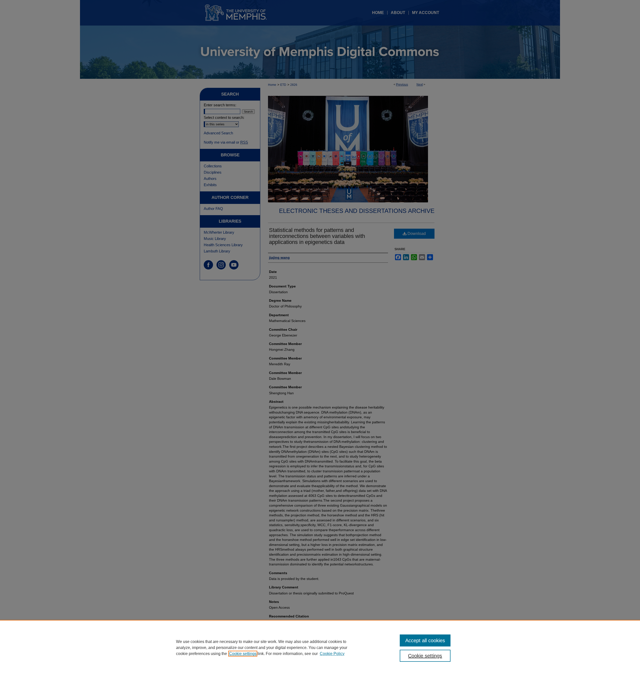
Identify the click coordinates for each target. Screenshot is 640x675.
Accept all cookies (425, 640)
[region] (320, 647)
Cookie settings (242, 653)
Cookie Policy (332, 653)
